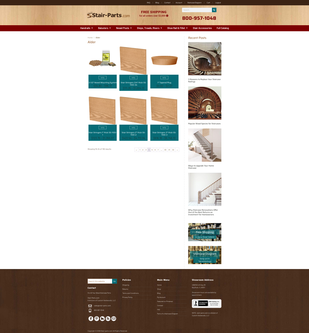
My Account (161, 297)
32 (173, 150)
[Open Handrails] (92, 28)
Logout (218, 2)
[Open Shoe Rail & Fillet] (187, 28)
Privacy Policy (127, 297)
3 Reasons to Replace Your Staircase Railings (204, 80)
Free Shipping (205, 232)
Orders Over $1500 (204, 237)
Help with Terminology (204, 260)
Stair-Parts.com (93, 298)
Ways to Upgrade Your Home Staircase (201, 167)
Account (179, 2)
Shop (159, 289)
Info (102, 77)
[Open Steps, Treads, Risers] (161, 28)
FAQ (148, 2)
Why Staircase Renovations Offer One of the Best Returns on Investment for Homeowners (203, 212)
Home (159, 285)
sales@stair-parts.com (102, 306)
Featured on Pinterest (165, 301)
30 (165, 150)
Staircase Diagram (194, 2)
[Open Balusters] (110, 28)
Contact (167, 2)
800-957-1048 (99, 310)
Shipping (125, 285)
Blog (157, 2)
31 (169, 150)
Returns (125, 289)
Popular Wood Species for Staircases (204, 123)
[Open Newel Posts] (131, 28)
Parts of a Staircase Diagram (167, 314)
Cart (208, 2)
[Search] (214, 10)
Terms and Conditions (130, 293)
